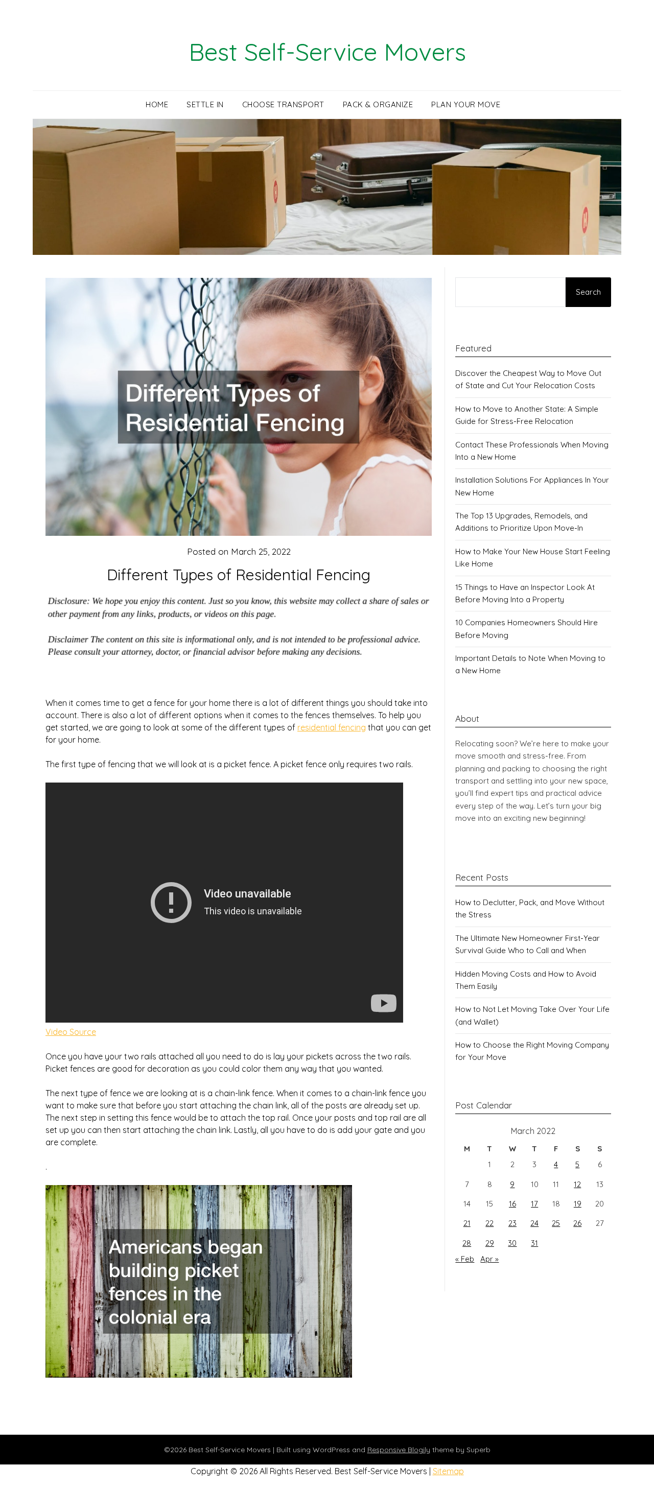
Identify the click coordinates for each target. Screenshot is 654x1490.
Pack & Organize (378, 104)
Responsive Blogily (398, 1449)
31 (534, 1243)
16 (512, 1204)
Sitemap (448, 1471)
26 (577, 1223)
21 (467, 1223)
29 (489, 1243)
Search (588, 292)
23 (512, 1223)
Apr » (489, 1259)
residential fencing (331, 727)
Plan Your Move (465, 104)
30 (512, 1243)
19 (577, 1204)
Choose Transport (283, 104)
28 (466, 1243)
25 (556, 1223)
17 (534, 1204)
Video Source (70, 1032)
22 (489, 1223)
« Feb (464, 1259)
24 (534, 1223)
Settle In (205, 104)
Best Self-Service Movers (327, 51)
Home (157, 104)
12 (577, 1184)
